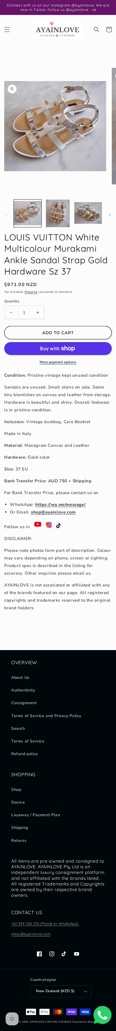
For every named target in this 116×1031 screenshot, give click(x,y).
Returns (18, 840)
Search (18, 728)
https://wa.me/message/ (60, 504)
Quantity (11, 301)
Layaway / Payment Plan (35, 815)
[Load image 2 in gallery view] (58, 213)
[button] (7, 29)
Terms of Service (27, 741)
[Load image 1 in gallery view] (27, 213)
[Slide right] (110, 215)
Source (18, 802)
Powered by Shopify (84, 1021)
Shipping (30, 292)
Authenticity (23, 690)
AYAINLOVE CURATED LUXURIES (50, 1021)
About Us (20, 677)
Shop (16, 789)
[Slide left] (6, 215)
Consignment (24, 703)
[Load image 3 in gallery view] (88, 213)
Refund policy (24, 753)
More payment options (58, 362)
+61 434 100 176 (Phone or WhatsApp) (45, 923)
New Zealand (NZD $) (55, 991)
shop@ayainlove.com (30, 934)
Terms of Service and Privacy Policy (46, 715)
